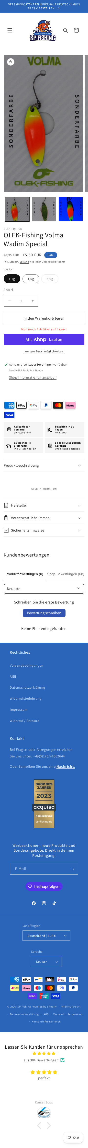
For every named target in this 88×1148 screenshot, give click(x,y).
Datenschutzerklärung (27, 687)
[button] (9, 30)
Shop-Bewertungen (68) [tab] (65, 574)
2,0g (52, 279)
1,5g (31, 279)
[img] (44, 1053)
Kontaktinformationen (46, 1021)
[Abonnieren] (72, 869)
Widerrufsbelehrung (26, 698)
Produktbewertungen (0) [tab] (24, 574)
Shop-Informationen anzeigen (32, 377)
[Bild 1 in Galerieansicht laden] (17, 209)
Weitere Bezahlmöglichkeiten (44, 351)
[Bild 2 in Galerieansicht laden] (44, 209)
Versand (24, 261)
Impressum (19, 709)
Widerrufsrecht (71, 1006)
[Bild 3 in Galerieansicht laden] (70, 209)
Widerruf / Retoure (24, 721)
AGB (13, 676)
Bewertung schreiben (44, 612)
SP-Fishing (24, 1006)
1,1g (12, 279)
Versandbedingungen (27, 665)
